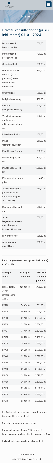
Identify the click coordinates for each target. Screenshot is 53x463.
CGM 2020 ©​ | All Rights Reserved (26, 459)
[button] (49, 4)
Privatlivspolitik (26, 454)
